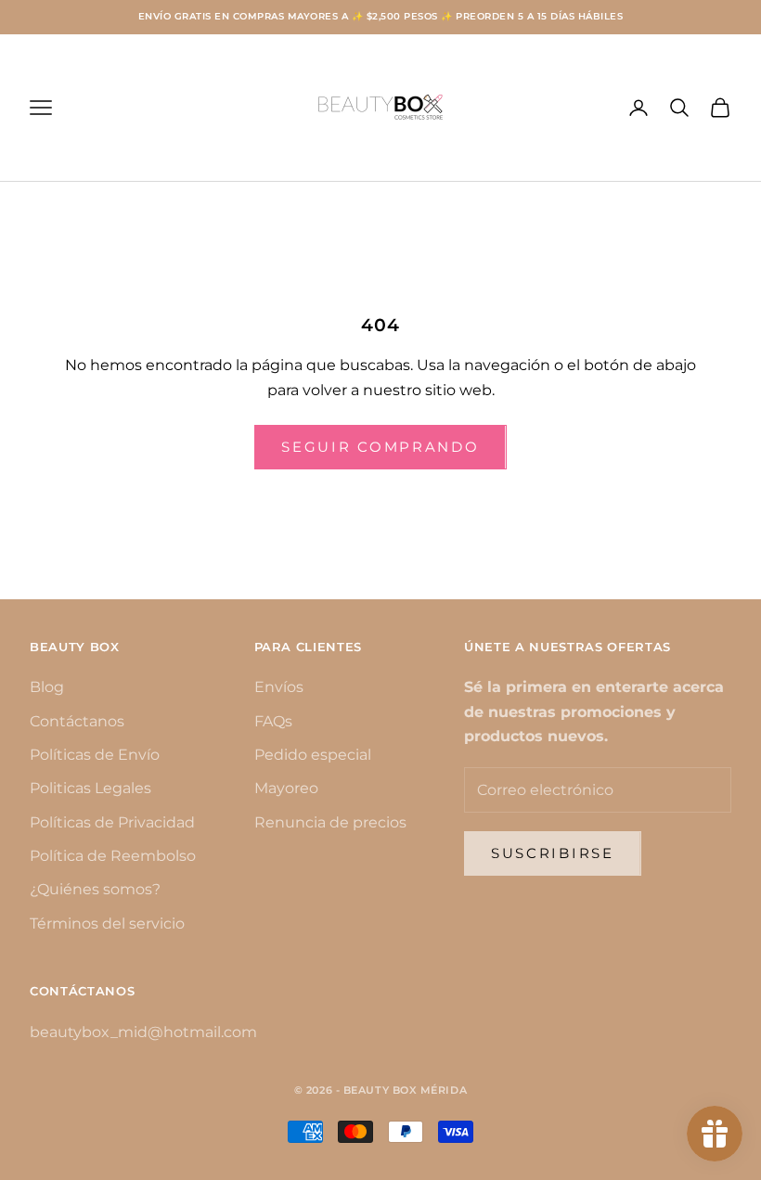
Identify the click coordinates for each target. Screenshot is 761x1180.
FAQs (273, 721)
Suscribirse (552, 853)
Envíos (278, 687)
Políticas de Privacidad (112, 822)
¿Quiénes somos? (95, 889)
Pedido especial (312, 754)
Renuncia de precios (330, 822)
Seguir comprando (380, 446)
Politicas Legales (90, 788)
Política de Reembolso (113, 856)
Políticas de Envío (95, 754)
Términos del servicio (107, 923)
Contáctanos (77, 721)
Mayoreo (286, 788)
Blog (47, 687)
